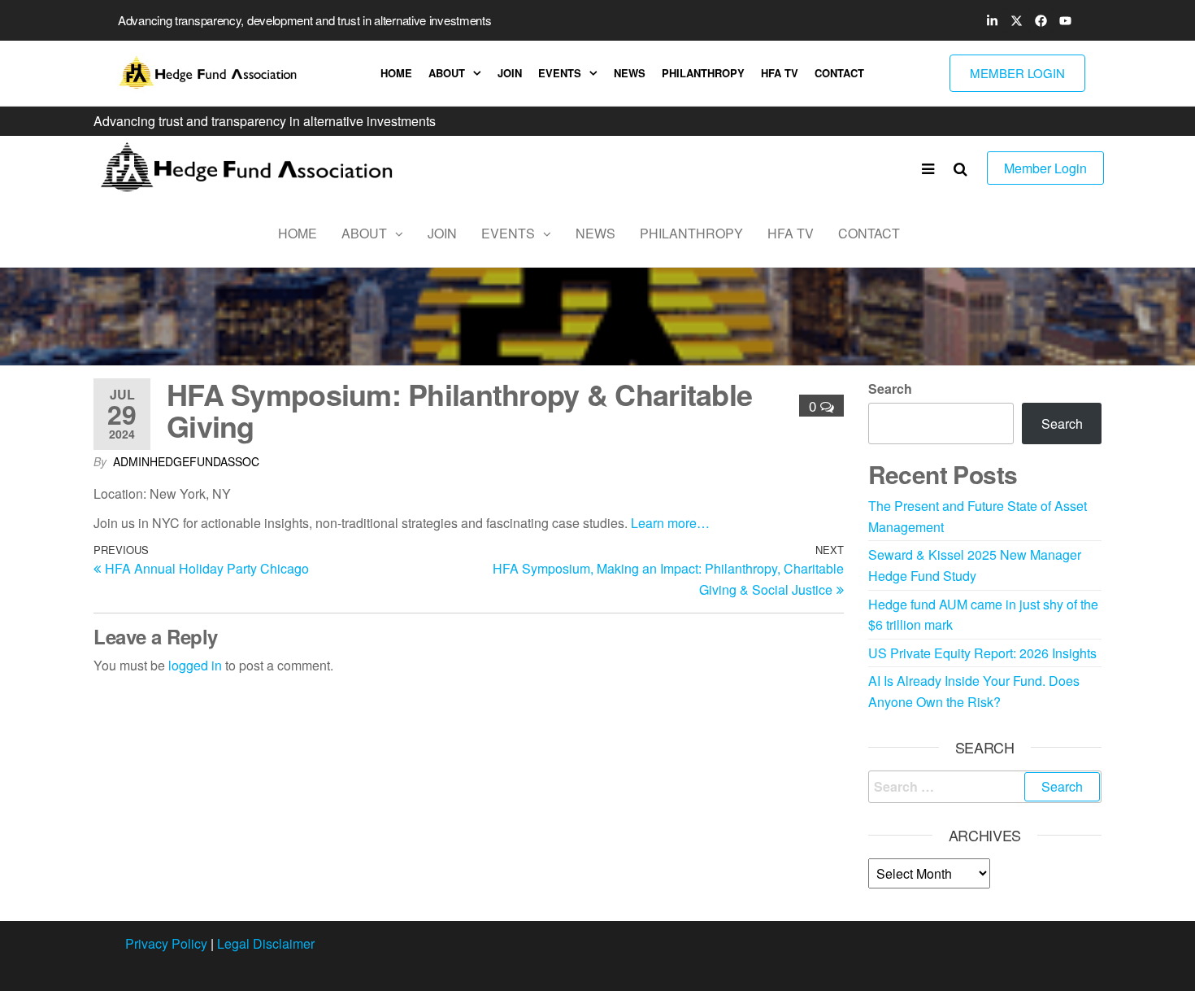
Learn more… (670, 522)
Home (396, 73)
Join (510, 73)
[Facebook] (1040, 20)
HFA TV (779, 73)
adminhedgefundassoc (186, 461)
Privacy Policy (166, 943)
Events (559, 73)
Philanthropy (703, 73)
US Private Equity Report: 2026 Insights (982, 653)
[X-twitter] (1016, 20)
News (629, 73)
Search (890, 388)
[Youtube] (1065, 20)
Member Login (1045, 168)
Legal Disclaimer (266, 943)
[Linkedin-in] (992, 20)
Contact (839, 73)
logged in (195, 665)
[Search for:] (985, 787)
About (446, 73)
